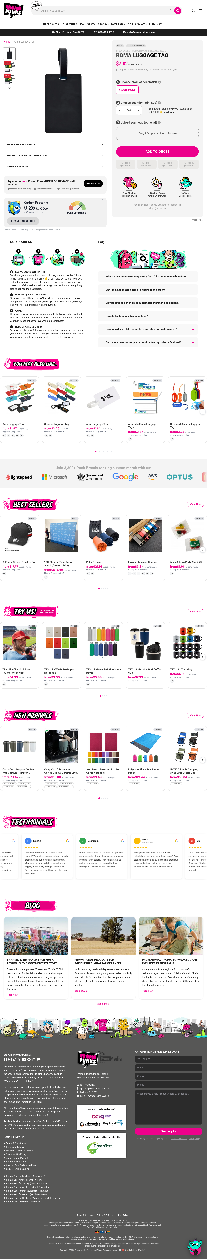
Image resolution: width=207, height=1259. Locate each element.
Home (7, 41)
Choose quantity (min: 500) (139, 103)
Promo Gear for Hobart (17, 1201)
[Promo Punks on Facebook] (5, 1059)
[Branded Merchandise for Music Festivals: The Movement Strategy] (36, 936)
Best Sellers (70, 24)
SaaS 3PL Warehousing (17, 1169)
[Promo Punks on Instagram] (10, 1059)
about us (35, 1128)
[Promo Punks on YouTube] (23, 1059)
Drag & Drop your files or (157, 133)
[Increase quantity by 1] (138, 110)
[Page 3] (103, 451)
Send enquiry (168, 1131)
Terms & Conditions (16, 1143)
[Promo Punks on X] (19, 1059)
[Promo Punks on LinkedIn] (33, 1059)
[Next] (203, 412)
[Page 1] (95, 451)
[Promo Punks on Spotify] (29, 1059)
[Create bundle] (27, 438)
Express (91, 24)
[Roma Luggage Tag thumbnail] (9, 54)
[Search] (177, 10)
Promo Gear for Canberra (18, 1198)
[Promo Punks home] (14, 10)
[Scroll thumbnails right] (9, 87)
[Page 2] (99, 451)
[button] (157, 70)
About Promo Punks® (17, 1158)
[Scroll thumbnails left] (9, 46)
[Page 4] (107, 451)
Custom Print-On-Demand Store (22, 1165)
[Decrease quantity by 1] (119, 110)
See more (103, 1003)
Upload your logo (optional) (139, 122)
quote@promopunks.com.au (141, 32)
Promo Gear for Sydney (17, 1183)
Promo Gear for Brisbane (18, 1176)
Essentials (117, 24)
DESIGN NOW (93, 183)
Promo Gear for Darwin (17, 1194)
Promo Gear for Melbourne (19, 1179)
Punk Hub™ (155, 24)
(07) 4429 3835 (106, 32)
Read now (12, 994)
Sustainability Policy (16, 1154)
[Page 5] (111, 451)
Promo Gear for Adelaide (18, 1187)
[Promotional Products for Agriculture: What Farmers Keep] (103, 936)
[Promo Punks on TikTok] (14, 1059)
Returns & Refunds (15, 1147)
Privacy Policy (194, 1139)
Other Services (137, 24)
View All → (195, 504)
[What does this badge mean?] (102, 200)
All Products (51, 24)
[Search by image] (170, 10)
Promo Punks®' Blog (16, 1161)
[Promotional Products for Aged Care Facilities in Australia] (171, 936)
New (81, 24)
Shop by (103, 24)
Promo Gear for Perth (17, 1190)
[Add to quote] (34, 438)
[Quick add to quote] (36, 787)
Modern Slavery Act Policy (19, 1150)
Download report (23, 221)
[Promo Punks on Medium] (38, 1059)
